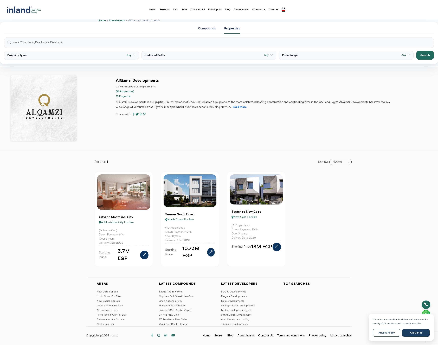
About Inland (241, 9)
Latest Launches (341, 335)
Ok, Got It (416, 333)
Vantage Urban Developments (238, 305)
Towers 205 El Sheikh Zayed (175, 310)
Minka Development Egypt (236, 310)
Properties (232, 28)
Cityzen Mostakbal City (116, 217)
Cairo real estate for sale (110, 319)
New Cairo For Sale (107, 292)
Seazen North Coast (180, 214)
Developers (215, 9)
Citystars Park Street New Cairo (176, 296)
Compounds (207, 28)
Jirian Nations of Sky (170, 301)
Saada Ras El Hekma (171, 292)
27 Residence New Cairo (173, 319)
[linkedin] (165, 335)
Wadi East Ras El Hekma (173, 324)
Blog (227, 9)
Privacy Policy (386, 333)
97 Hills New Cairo (169, 315)
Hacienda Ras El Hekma (172, 305)
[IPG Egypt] (40, 9)
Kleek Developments (232, 301)
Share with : (124, 114)
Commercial (198, 9)
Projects (165, 9)
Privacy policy (317, 335)
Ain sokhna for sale (107, 310)
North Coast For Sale (109, 296)
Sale (175, 9)
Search (425, 55)
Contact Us (258, 9)
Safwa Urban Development (236, 315)
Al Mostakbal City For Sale (112, 315)
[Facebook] (152, 335)
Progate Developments (234, 296)
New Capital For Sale (108, 301)
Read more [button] (240, 107)
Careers (273, 9)
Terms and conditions (291, 335)
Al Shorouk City (105, 324)
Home (152, 9)
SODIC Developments (233, 292)
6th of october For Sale (110, 305)
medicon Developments (234, 324)
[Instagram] (158, 335)
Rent (184, 9)
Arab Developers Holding (235, 319)
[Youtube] (173, 335)
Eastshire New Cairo (246, 212)
